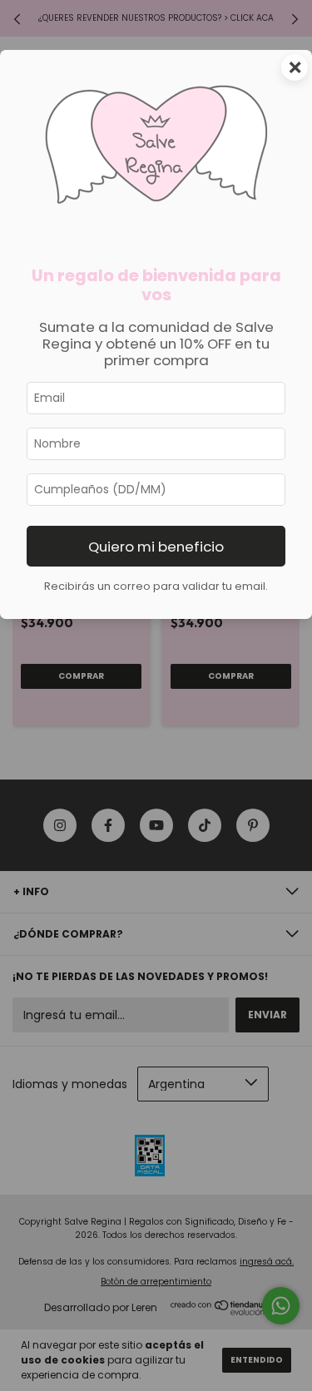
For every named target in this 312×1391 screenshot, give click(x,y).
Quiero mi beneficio (156, 547)
